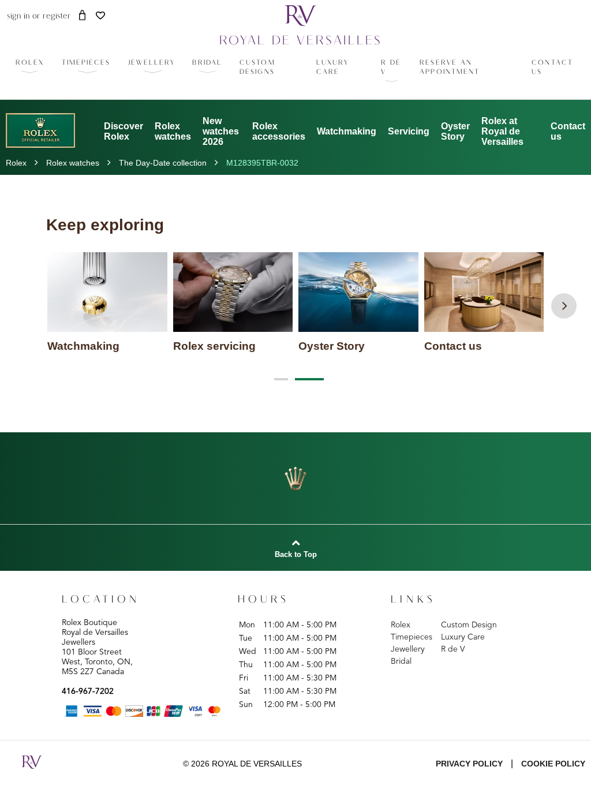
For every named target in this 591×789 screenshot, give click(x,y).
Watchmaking (346, 131)
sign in (18, 16)
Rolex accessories (278, 131)
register (57, 16)
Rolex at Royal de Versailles (502, 131)
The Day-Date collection (163, 162)
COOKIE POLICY (553, 763)
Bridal (401, 661)
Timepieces (411, 637)
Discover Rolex (123, 131)
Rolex (16, 162)
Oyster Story (455, 131)
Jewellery (408, 649)
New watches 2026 (221, 131)
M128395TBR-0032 (262, 162)
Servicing (408, 131)
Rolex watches (173, 131)
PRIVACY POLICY (469, 763)
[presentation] (564, 306)
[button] (86, 63)
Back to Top (296, 555)
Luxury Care (463, 637)
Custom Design (469, 625)
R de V (453, 649)
